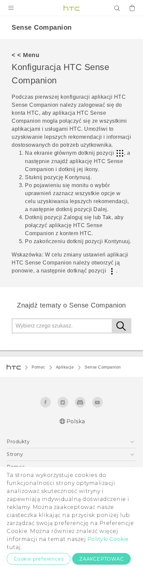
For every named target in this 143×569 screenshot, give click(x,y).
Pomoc (38, 367)
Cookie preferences (39, 559)
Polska (76, 421)
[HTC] (71, 8)
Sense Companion (102, 367)
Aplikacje (65, 367)
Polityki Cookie (108, 539)
